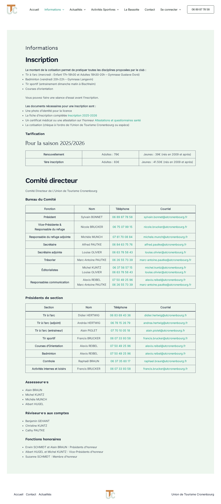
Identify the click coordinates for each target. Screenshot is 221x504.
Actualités (76, 9)
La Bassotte (131, 9)
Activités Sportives (103, 9)
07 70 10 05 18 (120, 330)
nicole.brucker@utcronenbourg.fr (165, 227)
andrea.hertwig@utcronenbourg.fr (165, 323)
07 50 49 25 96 (122, 279)
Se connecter (168, 9)
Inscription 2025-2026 (82, 115)
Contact (150, 9)
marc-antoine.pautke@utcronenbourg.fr (165, 260)
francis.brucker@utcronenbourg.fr (165, 338)
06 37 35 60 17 (120, 361)
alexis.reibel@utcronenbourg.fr (165, 279)
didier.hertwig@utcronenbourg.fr (165, 315)
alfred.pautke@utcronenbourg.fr (165, 244)
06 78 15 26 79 (120, 323)
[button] (62, 9)
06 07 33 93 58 (120, 338)
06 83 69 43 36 (120, 315)
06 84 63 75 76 (122, 244)
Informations (53, 9)
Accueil (34, 9)
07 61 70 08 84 (122, 237)
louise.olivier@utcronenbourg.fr (165, 252)
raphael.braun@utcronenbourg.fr (165, 361)
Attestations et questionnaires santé (118, 120)
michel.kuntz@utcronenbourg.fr (165, 267)
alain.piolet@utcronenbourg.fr (165, 330)
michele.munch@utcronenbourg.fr (165, 237)
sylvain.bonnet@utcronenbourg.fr (165, 217)
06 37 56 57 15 (122, 267)
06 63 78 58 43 (122, 252)
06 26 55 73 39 (122, 260)
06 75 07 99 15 (122, 227)
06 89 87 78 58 (122, 217)
